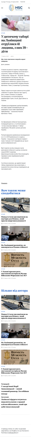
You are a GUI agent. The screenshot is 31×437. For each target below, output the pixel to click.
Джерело (4, 183)
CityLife (3, 33)
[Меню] (2, 8)
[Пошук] (29, 8)
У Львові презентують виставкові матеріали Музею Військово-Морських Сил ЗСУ (14, 273)
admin (12, 56)
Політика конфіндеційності (9, 433)
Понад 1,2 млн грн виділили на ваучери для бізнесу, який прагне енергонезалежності (14, 218)
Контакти (25, 431)
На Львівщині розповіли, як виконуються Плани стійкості (14, 246)
